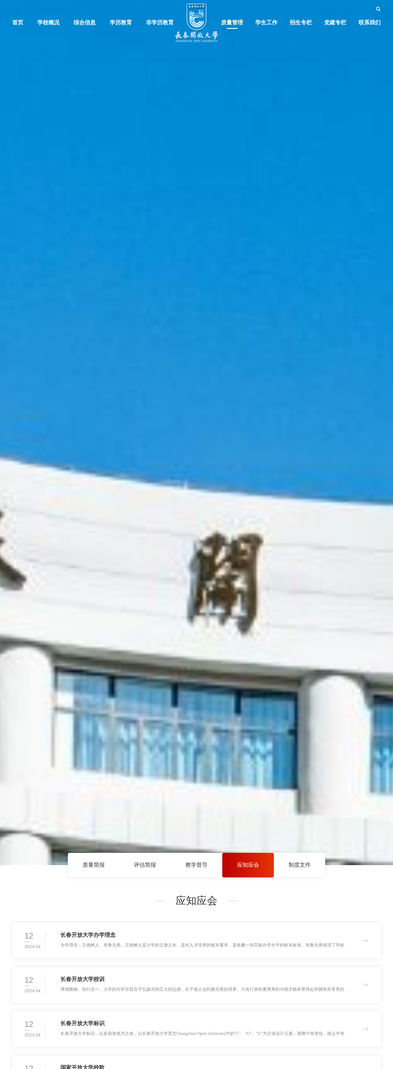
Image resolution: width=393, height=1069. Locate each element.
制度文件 (300, 865)
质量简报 (94, 865)
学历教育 (121, 22)
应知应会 (248, 865)
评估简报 (145, 865)
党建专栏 (335, 22)
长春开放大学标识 (82, 1023)
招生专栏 (301, 22)
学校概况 (48, 22)
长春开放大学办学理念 (88, 935)
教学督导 (196, 865)
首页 (17, 22)
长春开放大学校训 (82, 979)
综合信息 (85, 22)
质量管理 (232, 22)
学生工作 (266, 22)
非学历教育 (160, 22)
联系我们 (370, 22)
